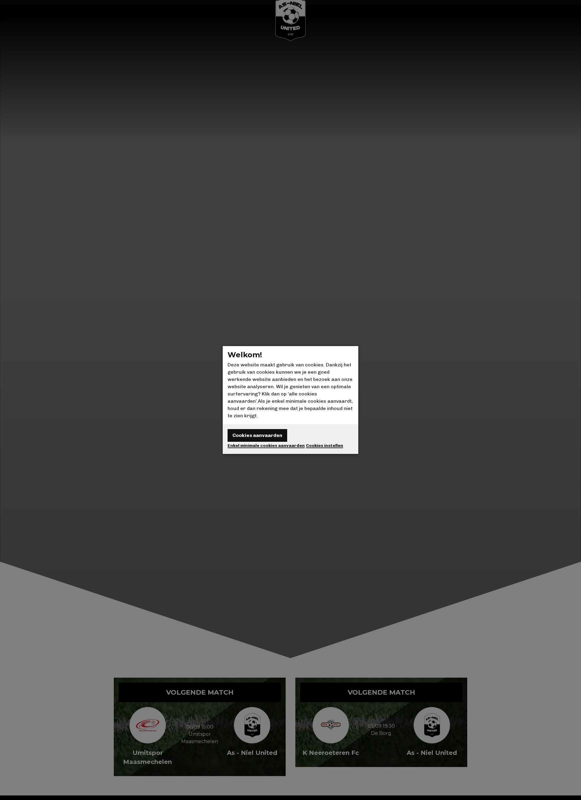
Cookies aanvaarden (257, 435)
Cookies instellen (324, 445)
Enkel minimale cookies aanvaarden (266, 445)
